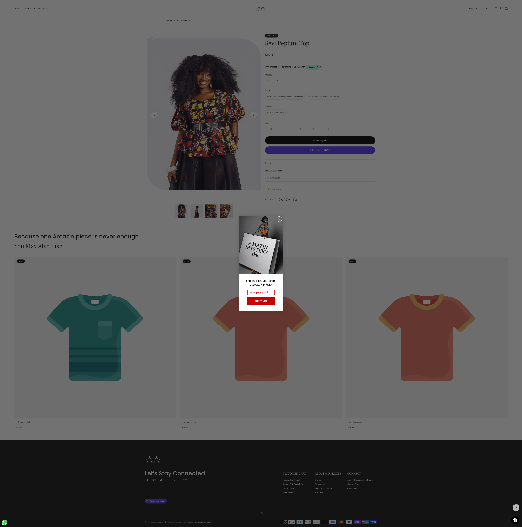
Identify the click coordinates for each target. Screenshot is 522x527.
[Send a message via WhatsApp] (4, 522)
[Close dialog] (279, 219)
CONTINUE (261, 301)
